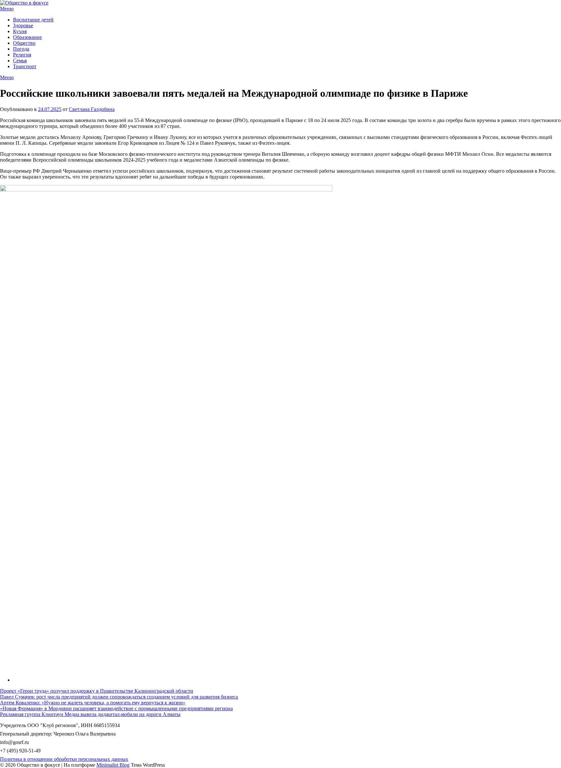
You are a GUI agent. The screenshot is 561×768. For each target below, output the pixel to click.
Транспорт (24, 66)
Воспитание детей (33, 19)
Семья (20, 60)
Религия (22, 54)
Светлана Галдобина (92, 109)
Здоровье (23, 25)
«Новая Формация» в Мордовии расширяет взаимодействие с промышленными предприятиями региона (116, 708)
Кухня (20, 31)
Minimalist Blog (113, 765)
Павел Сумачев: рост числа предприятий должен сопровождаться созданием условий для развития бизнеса (119, 697)
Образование (27, 37)
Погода (21, 49)
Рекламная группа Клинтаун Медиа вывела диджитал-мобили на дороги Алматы (90, 714)
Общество (24, 43)
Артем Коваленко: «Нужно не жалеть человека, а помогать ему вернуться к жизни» (92, 702)
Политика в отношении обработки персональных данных (64, 759)
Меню (7, 8)
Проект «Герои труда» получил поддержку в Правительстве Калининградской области (96, 691)
